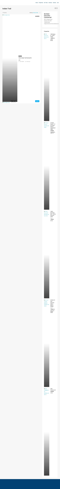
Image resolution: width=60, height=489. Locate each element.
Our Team (46, 2)
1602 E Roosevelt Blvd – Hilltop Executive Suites (53, 214)
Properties (41, 2)
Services (50, 2)
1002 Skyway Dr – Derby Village (52, 35)
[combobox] (36, 12)
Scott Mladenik (22, 61)
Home (37, 2)
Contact (54, 2)
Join (58, 2)
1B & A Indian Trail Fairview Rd (25, 57)
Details (37, 101)
